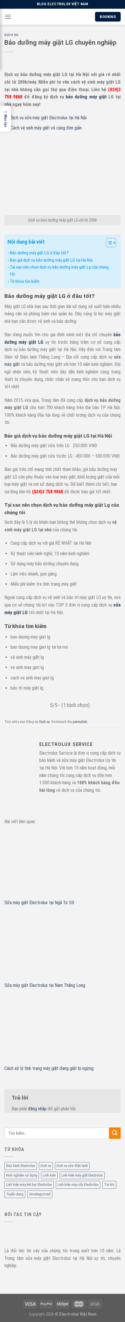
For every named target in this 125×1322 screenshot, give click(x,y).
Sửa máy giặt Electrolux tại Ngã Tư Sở (39, 902)
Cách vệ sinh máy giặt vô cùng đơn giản (46, 128)
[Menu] (7, 17)
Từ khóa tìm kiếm (25, 281)
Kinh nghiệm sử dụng (21, 1175)
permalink (80, 722)
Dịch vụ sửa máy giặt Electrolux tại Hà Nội (48, 117)
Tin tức (109, 1184)
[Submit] (115, 1133)
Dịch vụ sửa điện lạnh (72, 1165)
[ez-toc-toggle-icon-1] (108, 243)
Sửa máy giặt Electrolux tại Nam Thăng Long (44, 985)
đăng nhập (37, 1108)
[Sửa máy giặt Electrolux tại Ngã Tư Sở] (62, 864)
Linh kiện (49, 1175)
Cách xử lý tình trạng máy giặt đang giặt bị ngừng (49, 1068)
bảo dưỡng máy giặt (86, 97)
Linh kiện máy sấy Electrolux (78, 1184)
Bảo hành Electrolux (20, 1165)
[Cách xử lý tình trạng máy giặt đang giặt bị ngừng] (62, 1030)
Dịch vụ (46, 1165)
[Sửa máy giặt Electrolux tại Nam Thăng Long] (62, 947)
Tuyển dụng (15, 1194)
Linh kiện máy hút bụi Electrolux (29, 1184)
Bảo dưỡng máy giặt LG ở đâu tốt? (39, 253)
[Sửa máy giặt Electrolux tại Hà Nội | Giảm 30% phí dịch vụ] (62, 17)
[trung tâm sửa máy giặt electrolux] (39, 1233)
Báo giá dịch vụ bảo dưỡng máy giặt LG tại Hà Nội (51, 260)
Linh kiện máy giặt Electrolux (82, 1175)
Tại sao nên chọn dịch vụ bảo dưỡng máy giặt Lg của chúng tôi (59, 271)
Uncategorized (40, 1194)
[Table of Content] (111, 242)
